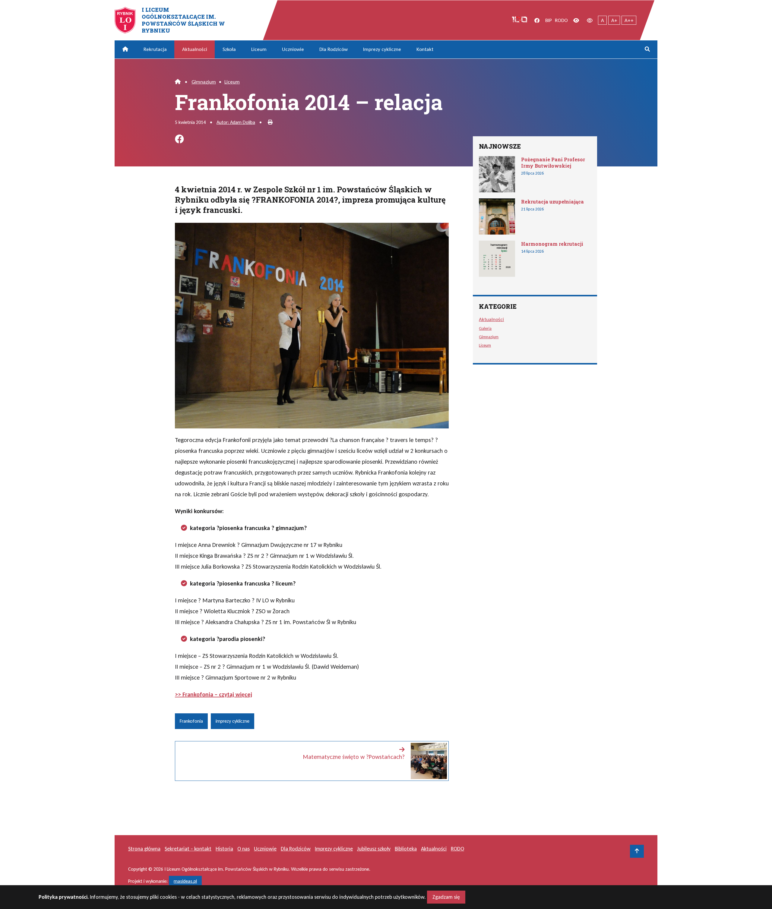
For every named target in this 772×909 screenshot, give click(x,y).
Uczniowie (293, 49)
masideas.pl (185, 881)
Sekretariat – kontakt (188, 848)
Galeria (485, 328)
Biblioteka (406, 848)
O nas (243, 848)
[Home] (178, 82)
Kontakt (424, 49)
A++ (629, 20)
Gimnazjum (203, 82)
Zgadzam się (446, 897)
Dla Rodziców (333, 49)
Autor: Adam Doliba (236, 122)
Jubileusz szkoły (374, 848)
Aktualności (194, 49)
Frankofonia (191, 721)
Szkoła (229, 49)
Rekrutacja (155, 49)
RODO (561, 20)
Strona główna (144, 848)
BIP (548, 20)
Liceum (259, 49)
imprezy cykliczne (232, 721)
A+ (614, 20)
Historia (224, 848)
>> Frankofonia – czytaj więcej (213, 694)
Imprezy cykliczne (382, 49)
